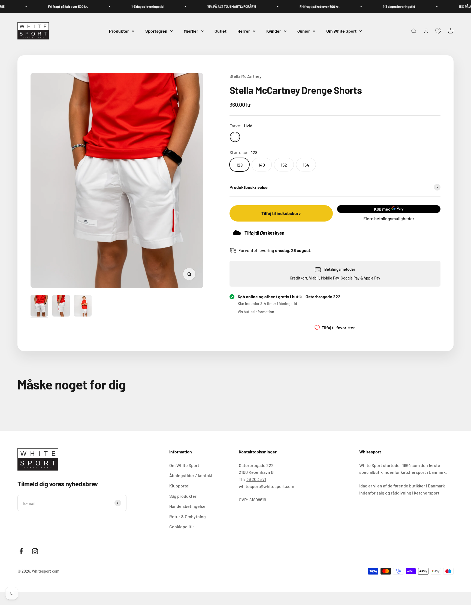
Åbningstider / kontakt (191, 475)
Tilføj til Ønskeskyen (264, 232)
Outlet (221, 30)
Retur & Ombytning (187, 516)
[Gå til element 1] (39, 306)
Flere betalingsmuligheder (388, 218)
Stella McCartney (246, 76)
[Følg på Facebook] (21, 551)
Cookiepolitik (182, 526)
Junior (303, 30)
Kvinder (273, 30)
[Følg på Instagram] (35, 551)
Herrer (243, 30)
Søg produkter (183, 496)
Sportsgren (156, 30)
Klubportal (179, 485)
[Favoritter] (438, 31)
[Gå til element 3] (83, 306)
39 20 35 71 (256, 479)
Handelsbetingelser (188, 506)
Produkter (119, 30)
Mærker (191, 30)
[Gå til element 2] (61, 306)
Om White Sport (341, 30)
